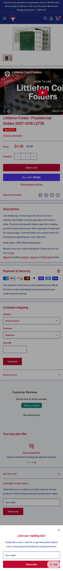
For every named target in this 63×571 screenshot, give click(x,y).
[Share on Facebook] (40, 195)
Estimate (12, 361)
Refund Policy (10, 374)
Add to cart (31, 167)
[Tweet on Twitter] (52, 195)
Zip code (7, 342)
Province (7, 328)
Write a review (31, 405)
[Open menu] (4, 18)
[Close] (59, 530)
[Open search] (45, 18)
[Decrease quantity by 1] (17, 156)
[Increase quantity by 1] (34, 156)
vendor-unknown (12, 136)
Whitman (46, 257)
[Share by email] (58, 195)
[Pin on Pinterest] (46, 195)
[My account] (51, 18)
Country (7, 314)
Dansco (34, 257)
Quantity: (7, 156)
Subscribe (31, 564)
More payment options (31, 184)
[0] (57, 18)
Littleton (24, 257)
